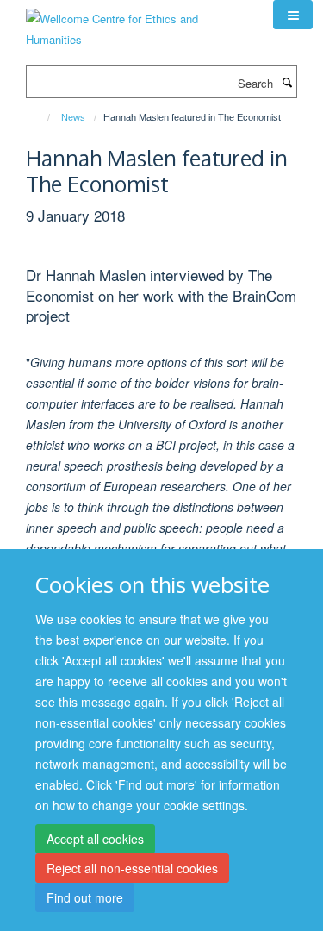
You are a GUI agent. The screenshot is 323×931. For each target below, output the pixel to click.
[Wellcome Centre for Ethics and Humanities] (136, 23)
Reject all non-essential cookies (132, 868)
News (73, 117)
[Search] (286, 81)
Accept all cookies (95, 838)
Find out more (85, 897)
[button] (293, 14)
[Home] (41, 117)
